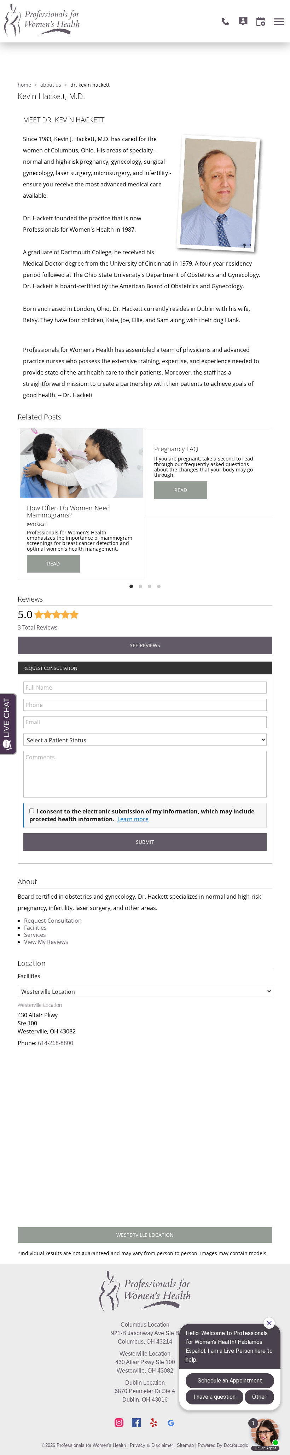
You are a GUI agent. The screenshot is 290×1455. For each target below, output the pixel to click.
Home (24, 84)
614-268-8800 (55, 1043)
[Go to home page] (74, 21)
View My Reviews (46, 942)
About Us (50, 84)
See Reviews (145, 645)
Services (35, 935)
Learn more (133, 819)
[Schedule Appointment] (260, 21)
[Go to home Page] (145, 1291)
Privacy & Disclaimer (151, 1445)
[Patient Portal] (243, 21)
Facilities (35, 928)
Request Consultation (53, 920)
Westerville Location (145, 1234)
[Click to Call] (225, 21)
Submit (145, 842)
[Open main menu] (280, 21)
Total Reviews (38, 627)
